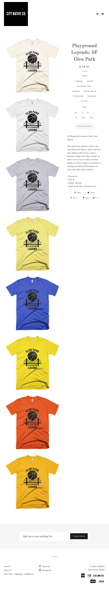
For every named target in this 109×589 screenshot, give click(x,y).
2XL (84, 117)
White (90, 81)
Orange (91, 96)
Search (7, 566)
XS (76, 113)
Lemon (76, 91)
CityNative (101, 566)
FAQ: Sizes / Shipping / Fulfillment (18, 574)
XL (76, 117)
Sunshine (78, 96)
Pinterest (46, 566)
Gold (84, 101)
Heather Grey (84, 86)
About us (7, 570)
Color (84, 75)
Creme (79, 81)
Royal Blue (90, 91)
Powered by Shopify (96, 569)
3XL (91, 117)
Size (84, 107)
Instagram (46, 570)
